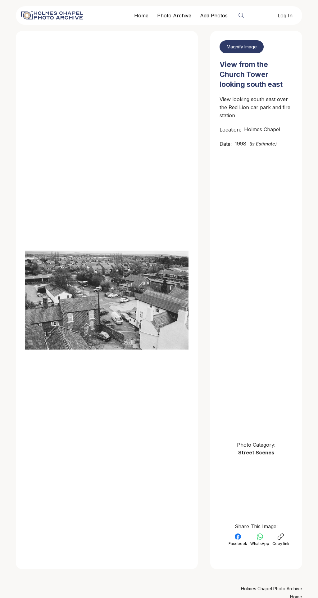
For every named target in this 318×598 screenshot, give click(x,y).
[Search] (241, 15)
